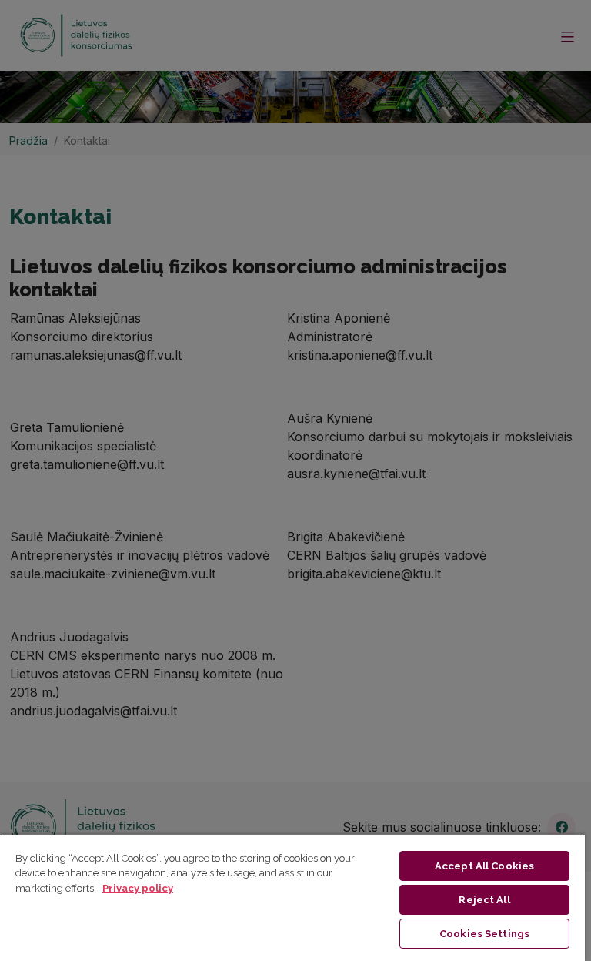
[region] (292, 897)
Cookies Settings (484, 933)
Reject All (484, 900)
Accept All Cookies (484, 866)
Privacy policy (137, 888)
